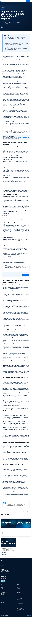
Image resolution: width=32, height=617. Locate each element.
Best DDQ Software (19, 608)
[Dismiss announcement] (31, 3)
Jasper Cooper (9, 502)
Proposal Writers (15, 59)
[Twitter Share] (23, 511)
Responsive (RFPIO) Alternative (19, 599)
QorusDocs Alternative (20, 603)
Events (17, 587)
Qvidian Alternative (19, 602)
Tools (17, 589)
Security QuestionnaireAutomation (4, 593)
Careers (2, 601)
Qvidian (18, 354)
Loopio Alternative (19, 600)
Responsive (15, 354)
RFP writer (27, 150)
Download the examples (24, 137)
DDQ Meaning (18, 592)
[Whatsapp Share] (27, 511)
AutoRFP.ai (9, 354)
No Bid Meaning (19, 593)
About (1, 598)
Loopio (12, 354)
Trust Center (18, 591)
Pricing (2, 587)
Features (2, 588)
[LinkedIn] (30, 615)
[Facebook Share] (24, 511)
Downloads (18, 588)
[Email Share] (29, 511)
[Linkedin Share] (26, 511)
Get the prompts (25, 274)
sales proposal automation (11, 230)
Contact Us (2, 602)
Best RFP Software (19, 607)
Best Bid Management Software (20, 612)
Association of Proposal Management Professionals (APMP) (13, 379)
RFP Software (2, 589)
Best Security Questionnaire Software (20, 610)
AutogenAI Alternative (20, 604)
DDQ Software (3, 591)
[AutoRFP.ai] (3, 560)
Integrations (2, 594)
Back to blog (3, 7)
